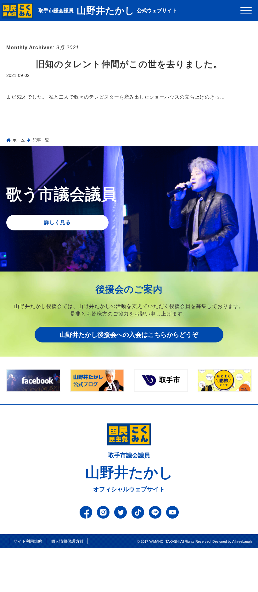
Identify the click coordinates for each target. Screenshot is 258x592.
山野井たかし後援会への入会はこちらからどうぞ (129, 334)
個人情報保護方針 (67, 541)
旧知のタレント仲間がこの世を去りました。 (129, 64)
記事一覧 (41, 140)
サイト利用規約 (28, 541)
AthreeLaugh (242, 541)
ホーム (19, 140)
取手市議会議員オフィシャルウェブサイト (129, 472)
